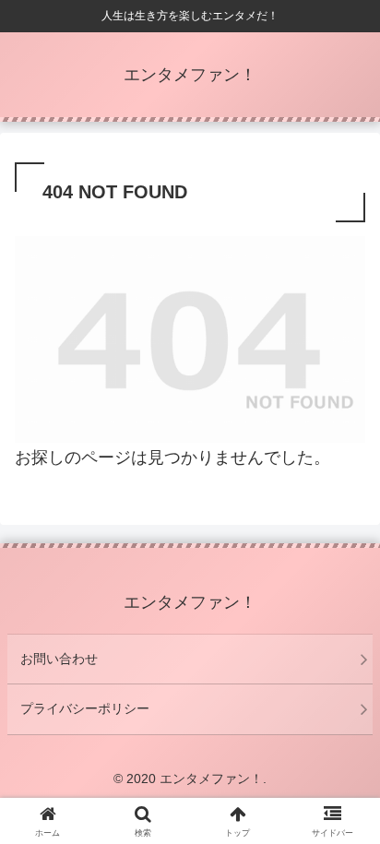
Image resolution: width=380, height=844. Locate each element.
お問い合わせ (59, 658)
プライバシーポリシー (84, 708)
